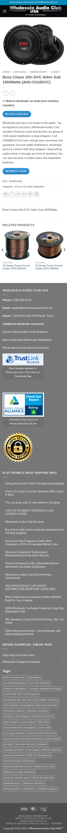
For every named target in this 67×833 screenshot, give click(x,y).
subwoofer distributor (14, 750)
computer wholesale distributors (45, 688)
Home (6, 72)
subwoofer (42, 744)
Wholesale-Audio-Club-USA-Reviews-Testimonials (28, 576)
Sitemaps (56, 823)
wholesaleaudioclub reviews (17, 766)
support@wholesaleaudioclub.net (31, 307)
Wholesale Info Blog (33, 821)
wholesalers (29, 789)
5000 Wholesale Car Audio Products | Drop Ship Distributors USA (34, 610)
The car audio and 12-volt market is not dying (32, 502)
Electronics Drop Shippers (17, 716)
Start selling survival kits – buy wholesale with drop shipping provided (33, 632)
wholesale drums (12, 783)
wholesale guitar (12, 789)
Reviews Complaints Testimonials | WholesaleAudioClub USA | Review (27, 554)
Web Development (51, 750)
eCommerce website (14, 711)
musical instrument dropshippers (20, 727)
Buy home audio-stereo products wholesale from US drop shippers (34, 531)
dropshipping (27, 705)
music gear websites (14, 733)
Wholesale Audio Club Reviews (24, 521)
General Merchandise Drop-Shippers (25, 331)
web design (33, 750)
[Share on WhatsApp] (6, 194)
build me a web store (14, 677)
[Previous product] (12, 93)
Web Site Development (39, 755)
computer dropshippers (15, 688)
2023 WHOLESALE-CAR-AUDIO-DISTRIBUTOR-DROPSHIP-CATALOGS (30, 587)
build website (33, 677)
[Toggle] (62, 662)
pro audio (8, 744)
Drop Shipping (11, 705)
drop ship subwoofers (47, 705)
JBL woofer (43, 722)
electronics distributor (37, 711)
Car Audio (19, 72)
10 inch (55, 72)
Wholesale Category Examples (21, 661)
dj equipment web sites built (17, 699)
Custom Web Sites (13, 694)
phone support (53, 738)
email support (10, 722)
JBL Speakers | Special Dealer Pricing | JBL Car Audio (34, 621)
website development (14, 755)
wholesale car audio (44, 766)
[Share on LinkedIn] (37, 194)
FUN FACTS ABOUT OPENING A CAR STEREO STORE (29, 512)
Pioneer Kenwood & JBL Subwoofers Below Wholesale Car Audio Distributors (32, 565)
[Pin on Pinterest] (30, 194)
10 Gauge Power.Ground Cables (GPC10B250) (48, 267)
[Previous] (3, 256)
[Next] (64, 256)
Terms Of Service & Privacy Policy (27, 823)
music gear (44, 727)
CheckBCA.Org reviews (21, 419)
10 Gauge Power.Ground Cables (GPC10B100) (16, 267)
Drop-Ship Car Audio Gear (19, 655)
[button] (5, 11)
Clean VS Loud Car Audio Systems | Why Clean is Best (34, 493)
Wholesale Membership (33, 816)
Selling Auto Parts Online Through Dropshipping (34, 483)
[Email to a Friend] (24, 194)
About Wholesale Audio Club (33, 818)
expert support (27, 722)
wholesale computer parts (16, 777)
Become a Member (16, 114)
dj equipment (32, 694)
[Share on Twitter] (18, 194)
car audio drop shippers (15, 683)
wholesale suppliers (47, 789)
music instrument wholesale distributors (23, 738)
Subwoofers (38, 72)
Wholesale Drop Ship (42, 777)
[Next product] (5, 93)
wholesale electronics (34, 783)
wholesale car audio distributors (19, 772)
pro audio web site (25, 744)
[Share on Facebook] (12, 194)
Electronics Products (43, 716)
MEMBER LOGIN (16, 171)
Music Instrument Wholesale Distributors (27, 339)
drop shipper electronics (46, 699)
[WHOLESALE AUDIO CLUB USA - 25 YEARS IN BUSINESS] (35, 9)
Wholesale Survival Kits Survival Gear (26, 347)
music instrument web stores (41, 733)
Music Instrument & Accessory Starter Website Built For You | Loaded (33, 598)
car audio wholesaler (40, 683)
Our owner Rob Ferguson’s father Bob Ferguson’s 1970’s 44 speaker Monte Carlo (31, 543)
